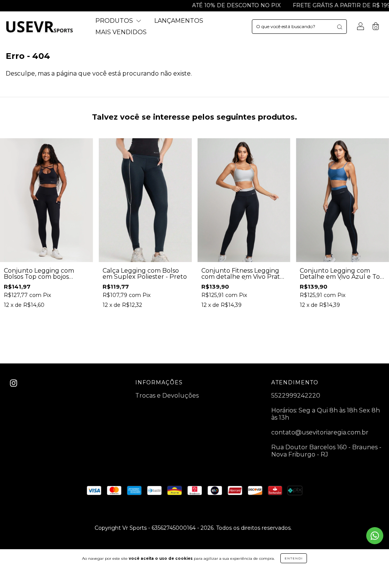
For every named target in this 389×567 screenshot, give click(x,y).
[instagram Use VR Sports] (13, 383)
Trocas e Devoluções (167, 395)
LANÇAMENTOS (178, 20)
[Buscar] (339, 26)
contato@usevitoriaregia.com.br (319, 432)
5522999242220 (295, 395)
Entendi (294, 558)
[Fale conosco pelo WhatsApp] (374, 535)
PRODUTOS (114, 20)
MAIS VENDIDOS (121, 32)
